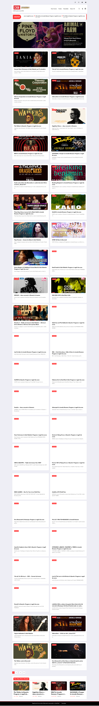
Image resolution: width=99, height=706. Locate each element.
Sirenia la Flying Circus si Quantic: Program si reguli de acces (67, 436)
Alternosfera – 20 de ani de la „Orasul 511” (64, 633)
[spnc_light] (82, 9)
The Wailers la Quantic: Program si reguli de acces (27, 126)
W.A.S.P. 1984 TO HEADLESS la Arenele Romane (65, 519)
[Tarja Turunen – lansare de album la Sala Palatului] (30, 229)
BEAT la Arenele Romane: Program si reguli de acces (41, 16)
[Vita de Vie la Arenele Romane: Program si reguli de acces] (68, 59)
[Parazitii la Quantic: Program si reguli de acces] (30, 594)
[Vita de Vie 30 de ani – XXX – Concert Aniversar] (30, 566)
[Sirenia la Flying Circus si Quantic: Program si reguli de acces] (68, 425)
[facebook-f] (75, 2)
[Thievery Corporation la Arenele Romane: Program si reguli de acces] (30, 86)
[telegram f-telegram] (82, 2)
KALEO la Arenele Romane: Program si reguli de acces (66, 212)
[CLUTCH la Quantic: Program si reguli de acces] (30, 369)
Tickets (60, 9)
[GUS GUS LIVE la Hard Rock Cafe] (68, 285)
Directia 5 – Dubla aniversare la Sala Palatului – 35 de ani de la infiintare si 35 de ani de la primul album (30, 323)
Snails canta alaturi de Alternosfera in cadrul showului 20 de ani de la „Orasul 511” (30, 183)
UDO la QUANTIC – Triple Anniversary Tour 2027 (27, 463)
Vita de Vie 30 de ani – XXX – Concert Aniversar (27, 576)
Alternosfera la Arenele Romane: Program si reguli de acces (68, 97)
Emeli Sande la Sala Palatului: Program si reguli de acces (67, 267)
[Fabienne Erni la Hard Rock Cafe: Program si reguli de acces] (68, 369)
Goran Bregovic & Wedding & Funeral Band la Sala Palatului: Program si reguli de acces (30, 268)
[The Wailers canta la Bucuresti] (30, 651)
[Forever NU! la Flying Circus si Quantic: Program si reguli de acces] (68, 452)
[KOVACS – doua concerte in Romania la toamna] (30, 285)
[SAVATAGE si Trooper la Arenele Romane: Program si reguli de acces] (68, 143)
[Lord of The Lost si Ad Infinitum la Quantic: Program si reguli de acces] (68, 566)
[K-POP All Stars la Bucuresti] (68, 229)
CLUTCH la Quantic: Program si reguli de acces (26, 380)
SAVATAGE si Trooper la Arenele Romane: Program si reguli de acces (70, 16)
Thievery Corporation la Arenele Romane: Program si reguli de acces (30, 97)
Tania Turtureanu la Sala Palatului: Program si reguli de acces (30, 435)
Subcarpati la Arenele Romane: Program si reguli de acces (67, 407)
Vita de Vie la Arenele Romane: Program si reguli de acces (67, 69)
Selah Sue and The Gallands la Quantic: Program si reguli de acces (68, 323)
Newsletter (65, 9)
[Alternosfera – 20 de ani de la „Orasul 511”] (68, 623)
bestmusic (21, 696)
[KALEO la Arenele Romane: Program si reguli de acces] (68, 202)
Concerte (65, 36)
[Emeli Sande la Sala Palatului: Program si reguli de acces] (68, 257)
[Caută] (79, 8)
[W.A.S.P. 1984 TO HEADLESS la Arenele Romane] (68, 509)
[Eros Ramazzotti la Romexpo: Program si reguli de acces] (30, 509)
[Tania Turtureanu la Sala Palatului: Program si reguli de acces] (30, 425)
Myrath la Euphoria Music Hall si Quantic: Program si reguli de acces (30, 548)
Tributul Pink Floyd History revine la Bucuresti (72, 39)
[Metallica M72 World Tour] (68, 482)
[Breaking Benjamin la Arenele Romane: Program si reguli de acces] (68, 172)
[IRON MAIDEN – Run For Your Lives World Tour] (30, 482)
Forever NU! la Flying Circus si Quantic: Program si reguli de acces (68, 463)
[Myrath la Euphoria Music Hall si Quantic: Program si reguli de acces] (30, 537)
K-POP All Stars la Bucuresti (59, 240)
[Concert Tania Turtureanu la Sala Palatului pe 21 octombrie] (30, 59)
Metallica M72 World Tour (59, 492)
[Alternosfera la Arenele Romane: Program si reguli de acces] (68, 86)
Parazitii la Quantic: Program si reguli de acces (26, 604)
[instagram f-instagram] (79, 2)
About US (72, 9)
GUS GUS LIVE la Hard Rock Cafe (61, 295)
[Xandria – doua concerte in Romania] (30, 397)
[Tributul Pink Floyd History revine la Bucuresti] (49, 35)
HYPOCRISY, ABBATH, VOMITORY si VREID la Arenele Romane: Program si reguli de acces (67, 548)
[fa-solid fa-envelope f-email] (86, 2)
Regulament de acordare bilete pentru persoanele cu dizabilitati (45, 703)
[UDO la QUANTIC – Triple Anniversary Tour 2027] (30, 452)
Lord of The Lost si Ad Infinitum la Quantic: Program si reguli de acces (68, 577)
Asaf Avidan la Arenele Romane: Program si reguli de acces (30, 352)
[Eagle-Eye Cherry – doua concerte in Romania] (68, 116)
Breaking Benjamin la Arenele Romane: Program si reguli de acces (68, 183)
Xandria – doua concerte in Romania (24, 407)
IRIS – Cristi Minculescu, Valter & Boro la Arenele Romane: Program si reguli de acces (68, 353)
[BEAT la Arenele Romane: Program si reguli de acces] (30, 143)
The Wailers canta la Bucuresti (22, 661)
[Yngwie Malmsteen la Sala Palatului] (30, 623)
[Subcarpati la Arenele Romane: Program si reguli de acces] (68, 397)
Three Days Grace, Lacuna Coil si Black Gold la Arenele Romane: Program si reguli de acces (29, 213)
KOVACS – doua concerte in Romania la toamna (27, 295)
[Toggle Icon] (85, 9)
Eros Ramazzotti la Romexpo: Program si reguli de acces (29, 519)
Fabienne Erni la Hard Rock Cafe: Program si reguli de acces (68, 380)
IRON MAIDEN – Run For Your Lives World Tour (27, 492)
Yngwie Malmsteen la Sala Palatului (23, 633)
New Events (54, 9)
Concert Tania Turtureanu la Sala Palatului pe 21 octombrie (29, 69)
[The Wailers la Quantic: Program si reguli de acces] (30, 116)
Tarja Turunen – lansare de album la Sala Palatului (27, 240)
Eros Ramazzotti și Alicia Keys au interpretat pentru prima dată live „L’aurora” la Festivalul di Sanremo (67, 662)
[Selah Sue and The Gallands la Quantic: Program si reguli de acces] (68, 312)
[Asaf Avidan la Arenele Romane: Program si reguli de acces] (30, 342)
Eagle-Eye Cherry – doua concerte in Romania (64, 126)
